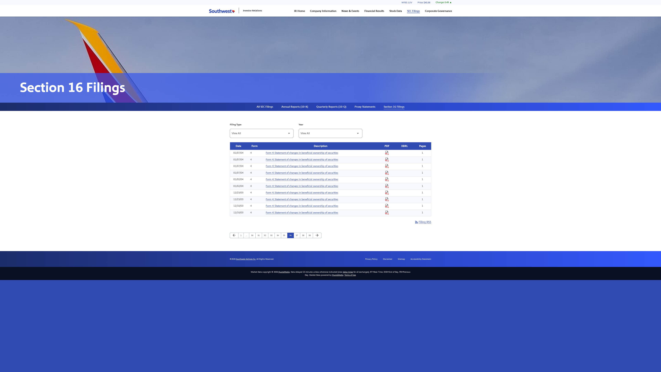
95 (285, 235)
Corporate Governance (438, 11)
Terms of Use (350, 275)
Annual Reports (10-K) (294, 106)
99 (310, 235)
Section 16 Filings (394, 106)
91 (259, 235)
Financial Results (374, 11)
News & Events (350, 11)
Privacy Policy (371, 259)
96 (291, 235)
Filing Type (235, 124)
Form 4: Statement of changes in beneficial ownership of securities (302, 152)
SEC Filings (413, 11)
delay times (348, 272)
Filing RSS (423, 222)
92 (266, 235)
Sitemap (401, 259)
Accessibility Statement (421, 259)
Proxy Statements (365, 106)
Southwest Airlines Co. (246, 259)
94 (279, 235)
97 (298, 235)
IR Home (299, 11)
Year (301, 124)
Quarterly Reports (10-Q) (331, 106)
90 (253, 235)
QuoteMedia (284, 272)
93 (272, 235)
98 (304, 235)
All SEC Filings (265, 106)
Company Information (323, 11)
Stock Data (395, 11)
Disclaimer (387, 259)
